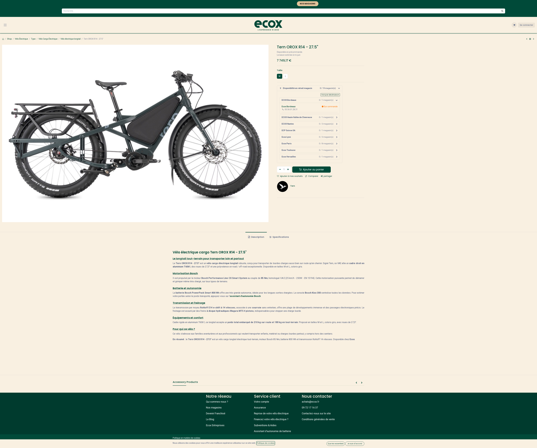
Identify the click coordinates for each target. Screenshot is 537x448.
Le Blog (210, 419)
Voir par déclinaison (330, 95)
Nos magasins (214, 407)
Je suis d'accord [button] (354, 443)
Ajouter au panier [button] (313, 169)
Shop (9, 39)
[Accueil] (3, 39)
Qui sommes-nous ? (217, 401)
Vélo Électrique (21, 39)
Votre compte (261, 401)
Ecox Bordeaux (288, 106)
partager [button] (327, 176)
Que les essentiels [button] (336, 443)
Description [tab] (257, 237)
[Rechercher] (502, 11)
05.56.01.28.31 (291, 109)
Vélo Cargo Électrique (48, 39)
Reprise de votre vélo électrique (271, 413)
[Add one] (288, 169)
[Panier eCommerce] (514, 25)
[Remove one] (279, 169)
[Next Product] (533, 39)
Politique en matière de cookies (186, 438)
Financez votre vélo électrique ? (271, 419)
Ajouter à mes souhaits (291, 176)
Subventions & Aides (265, 425)
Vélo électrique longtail (71, 39)
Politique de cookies (266, 443)
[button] (356, 382)
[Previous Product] (526, 39)
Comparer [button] (313, 176)
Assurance (260, 407)
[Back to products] (530, 39)
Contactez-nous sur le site (316, 413)
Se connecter (526, 25)
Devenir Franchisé (215, 413)
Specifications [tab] (280, 237)
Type (33, 39)
